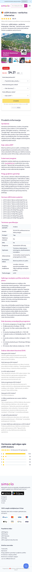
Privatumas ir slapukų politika (9, 554)
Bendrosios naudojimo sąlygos (9, 556)
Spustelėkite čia (9, 163)
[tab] (4, 60)
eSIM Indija (4, 538)
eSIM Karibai (4, 534)
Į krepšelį (16, 101)
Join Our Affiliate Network (8, 558)
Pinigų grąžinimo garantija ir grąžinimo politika (13, 552)
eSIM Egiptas (4, 532)
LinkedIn (3, 501)
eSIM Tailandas (5, 536)
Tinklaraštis (4, 549)
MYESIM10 (24, 1)
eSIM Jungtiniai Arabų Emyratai (9, 540)
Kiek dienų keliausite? (8, 77)
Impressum (4, 550)
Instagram (4, 497)
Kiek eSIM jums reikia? (8, 92)
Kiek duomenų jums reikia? (10, 84)
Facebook (4, 499)
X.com (3, 503)
